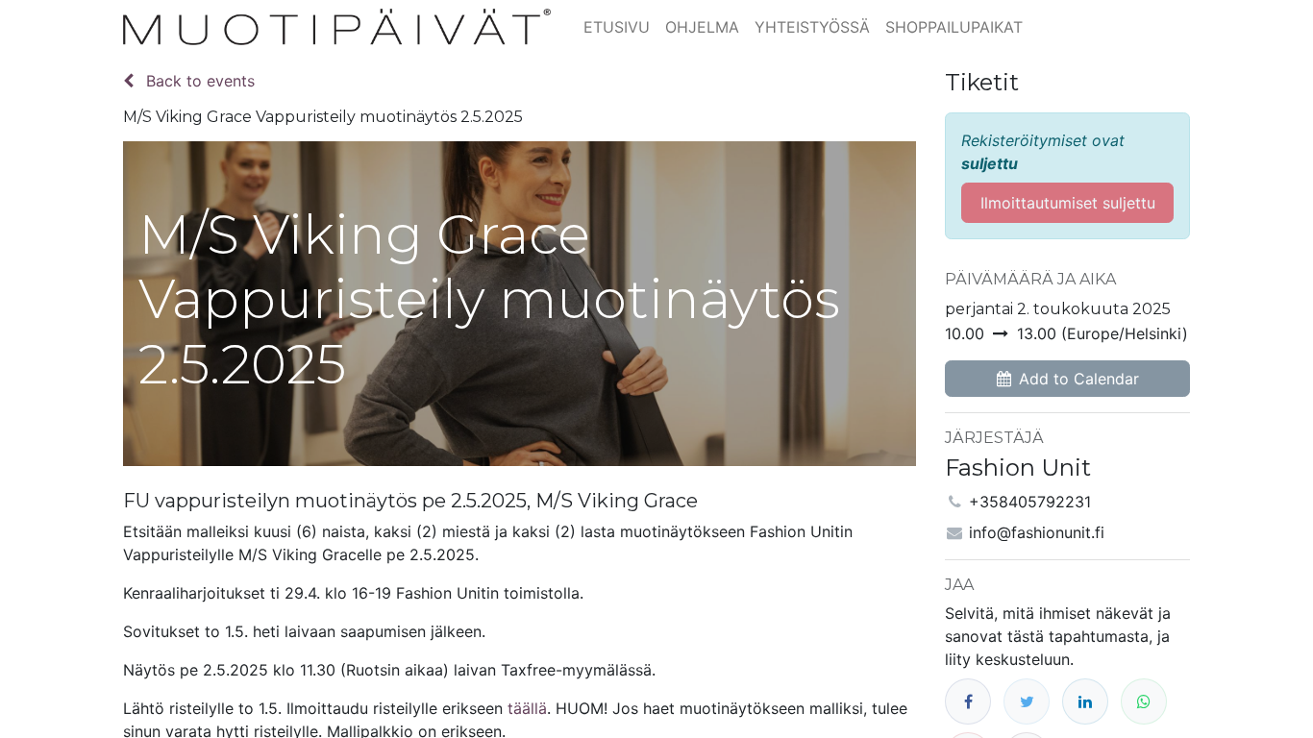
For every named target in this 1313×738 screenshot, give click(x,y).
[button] (1067, 378)
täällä (527, 708)
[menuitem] (616, 27)
